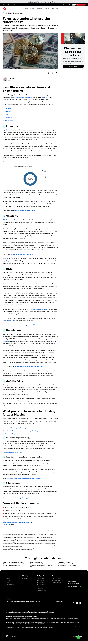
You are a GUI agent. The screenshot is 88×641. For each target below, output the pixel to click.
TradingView (40, 586)
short (13, 261)
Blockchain (7, 525)
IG (7, 601)
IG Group (75, 636)
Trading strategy (56, 582)
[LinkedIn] (57, 73)
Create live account (81, 4)
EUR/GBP (22, 97)
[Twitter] (52, 73)
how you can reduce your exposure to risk (21, 325)
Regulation (8, 117)
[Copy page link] (48, 73)
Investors (37, 601)
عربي (80, 8)
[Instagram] (70, 603)
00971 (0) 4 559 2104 (75, 583)
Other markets (10, 584)
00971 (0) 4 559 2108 (76, 579)
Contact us (70, 578)
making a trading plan (23, 498)
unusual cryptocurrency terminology (22, 254)
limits (13, 320)
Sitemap (11, 601)
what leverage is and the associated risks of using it (24, 478)
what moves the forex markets (25, 162)
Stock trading (40, 8)
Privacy (27, 601)
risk (21, 612)
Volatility (8, 111)
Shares (8, 582)
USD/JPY (30, 97)
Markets (9, 575)
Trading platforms (41, 575)
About (57, 8)
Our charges (25, 578)
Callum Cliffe (11, 78)
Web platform (40, 578)
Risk (6, 114)
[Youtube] (77, 603)
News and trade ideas (57, 580)
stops (7, 320)
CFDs (41, 201)
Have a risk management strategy (16, 428)
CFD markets (32, 8)
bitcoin (43, 97)
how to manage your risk (14, 452)
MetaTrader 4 (40, 584)
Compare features (41, 590)
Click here (75, 586)
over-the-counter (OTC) (39, 309)
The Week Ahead (56, 578)
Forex (8, 578)
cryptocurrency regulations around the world (29, 366)
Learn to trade (56, 575)
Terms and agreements (19, 601)
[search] (84, 8)
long (7, 261)
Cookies (32, 601)
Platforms (47, 8)
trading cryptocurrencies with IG (25, 210)
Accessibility (9, 120)
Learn (52, 8)
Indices (8, 580)
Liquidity (8, 108)
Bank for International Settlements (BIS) (16, 522)
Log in (73, 4)
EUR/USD (15, 97)
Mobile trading (40, 580)
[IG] (4, 8)
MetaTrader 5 (40, 582)
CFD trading (25, 8)
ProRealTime (40, 588)
